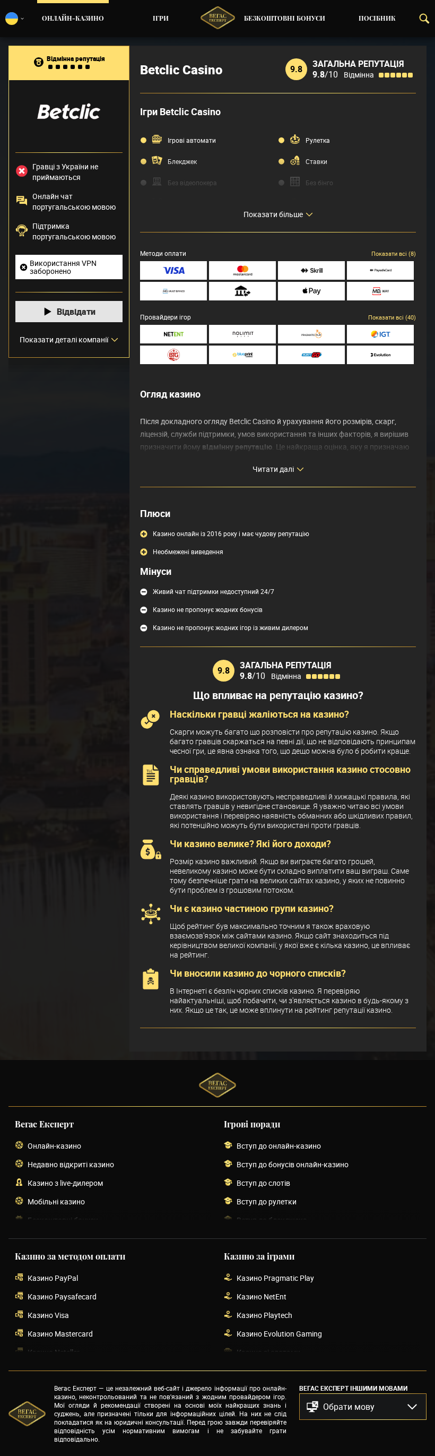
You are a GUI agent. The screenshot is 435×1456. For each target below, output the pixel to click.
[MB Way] (380, 291)
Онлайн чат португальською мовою (74, 201)
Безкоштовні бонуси (284, 18)
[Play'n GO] (311, 355)
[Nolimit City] (242, 334)
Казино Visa (48, 1315)
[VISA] (173, 270)
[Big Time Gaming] (173, 355)
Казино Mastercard (60, 1334)
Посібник (377, 18)
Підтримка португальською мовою (74, 231)
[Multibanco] (173, 291)
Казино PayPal (53, 1278)
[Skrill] (311, 270)
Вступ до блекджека (272, 1220)
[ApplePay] (311, 291)
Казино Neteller (54, 1352)
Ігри (161, 18)
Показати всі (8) (393, 253)
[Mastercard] (242, 270)
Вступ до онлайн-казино (279, 1146)
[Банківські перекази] (242, 291)
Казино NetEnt (261, 1296)
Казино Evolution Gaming (279, 1334)
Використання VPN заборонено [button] (63, 267)
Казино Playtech (264, 1315)
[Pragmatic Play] (311, 334)
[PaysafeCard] (380, 270)
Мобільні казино (56, 1201)
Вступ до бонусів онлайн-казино (293, 1164)
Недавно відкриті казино (71, 1164)
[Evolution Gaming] (380, 355)
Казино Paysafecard (62, 1296)
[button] (363, 1406)
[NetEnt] (173, 334)
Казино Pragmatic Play (275, 1278)
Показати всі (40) (392, 317)
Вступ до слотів (263, 1183)
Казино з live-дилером (65, 1183)
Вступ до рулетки (267, 1201)
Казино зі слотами (268, 1352)
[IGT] (380, 334)
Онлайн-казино (73, 18)
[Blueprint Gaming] (242, 355)
